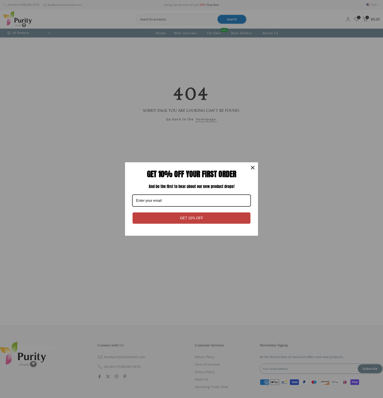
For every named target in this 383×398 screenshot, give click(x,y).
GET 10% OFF (191, 218)
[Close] (252, 167)
